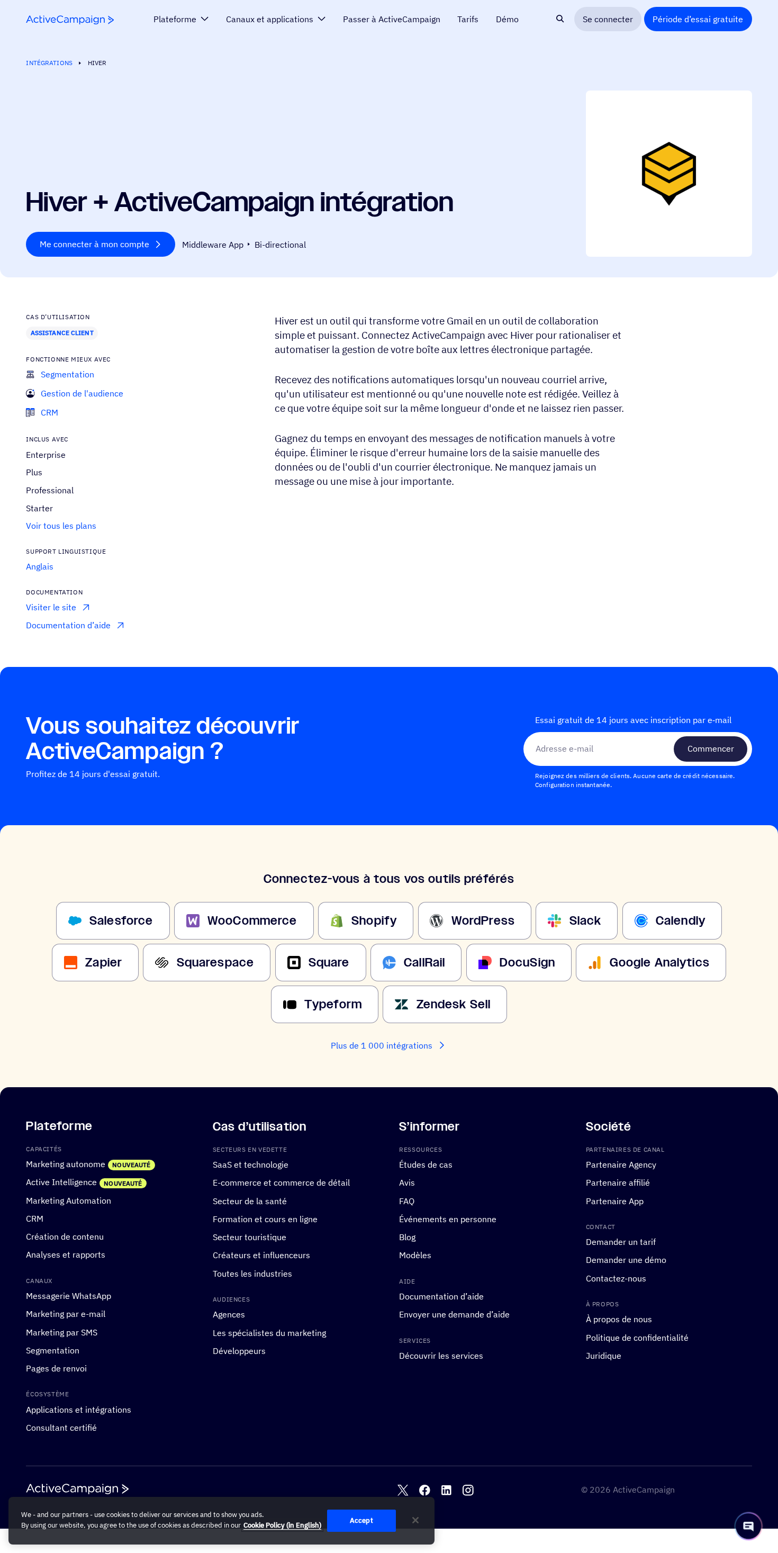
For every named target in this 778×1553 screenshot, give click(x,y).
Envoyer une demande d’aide (454, 1315)
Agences (229, 1315)
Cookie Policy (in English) (282, 1525)
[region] (221, 1521)
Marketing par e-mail (65, 1314)
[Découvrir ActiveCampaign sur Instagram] (468, 1490)
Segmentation (52, 1350)
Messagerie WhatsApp (68, 1296)
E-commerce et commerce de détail (281, 1183)
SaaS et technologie (250, 1164)
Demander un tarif (621, 1242)
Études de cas (426, 1164)
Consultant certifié (61, 1427)
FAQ (406, 1201)
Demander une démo (626, 1260)
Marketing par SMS (61, 1332)
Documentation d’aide (441, 1296)
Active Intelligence (61, 1182)
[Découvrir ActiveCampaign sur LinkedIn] (446, 1490)
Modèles (415, 1255)
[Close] (415, 1520)
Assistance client (62, 333)
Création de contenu (65, 1236)
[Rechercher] (560, 18)
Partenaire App (615, 1201)
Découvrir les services (441, 1355)
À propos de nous (619, 1319)
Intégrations (49, 63)
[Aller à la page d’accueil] (70, 19)
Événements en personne (447, 1219)
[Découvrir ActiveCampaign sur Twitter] (403, 1490)
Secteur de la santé (250, 1201)
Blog (407, 1237)
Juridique (603, 1355)
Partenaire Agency (621, 1164)
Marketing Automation (68, 1200)
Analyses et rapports (65, 1255)
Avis (407, 1183)
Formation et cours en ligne (265, 1219)
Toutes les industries (252, 1273)
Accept (361, 1520)
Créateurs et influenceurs (261, 1255)
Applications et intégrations (78, 1409)
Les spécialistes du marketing (269, 1333)
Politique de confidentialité (637, 1337)
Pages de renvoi (56, 1369)
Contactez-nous (616, 1278)
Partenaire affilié (618, 1183)
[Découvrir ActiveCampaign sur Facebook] (424, 1490)
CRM (34, 1218)
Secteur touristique (249, 1237)
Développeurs (239, 1351)
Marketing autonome (65, 1164)
